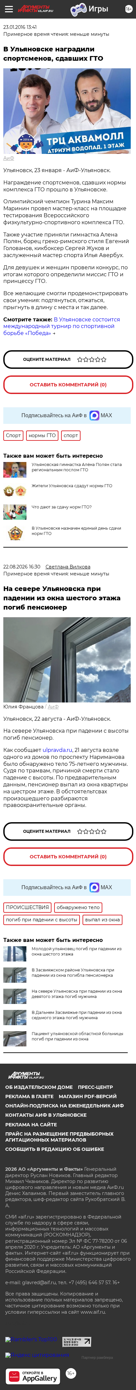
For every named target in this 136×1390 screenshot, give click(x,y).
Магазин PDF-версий (88, 1096)
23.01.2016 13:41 (20, 27)
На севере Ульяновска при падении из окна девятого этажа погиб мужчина (77, 994)
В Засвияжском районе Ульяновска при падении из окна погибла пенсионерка (73, 972)
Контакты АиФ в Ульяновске (45, 1115)
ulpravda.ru (57, 750)
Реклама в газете (29, 1096)
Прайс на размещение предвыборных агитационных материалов (59, 1137)
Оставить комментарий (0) (68, 385)
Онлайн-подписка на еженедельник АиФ (64, 1106)
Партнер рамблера (97, 1357)
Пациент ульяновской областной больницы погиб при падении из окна (77, 1036)
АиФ (8, 158)
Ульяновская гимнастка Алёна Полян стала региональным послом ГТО (77, 467)
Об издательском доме (39, 1087)
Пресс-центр (95, 1087)
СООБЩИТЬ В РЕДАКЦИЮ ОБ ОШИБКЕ (54, 1149)
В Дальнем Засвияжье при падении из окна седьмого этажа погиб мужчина (77, 1015)
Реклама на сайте (31, 1125)
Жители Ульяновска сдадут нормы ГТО (72, 485)
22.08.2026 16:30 (21, 567)
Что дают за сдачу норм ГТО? (62, 506)
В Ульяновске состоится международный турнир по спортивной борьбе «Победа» (61, 326)
